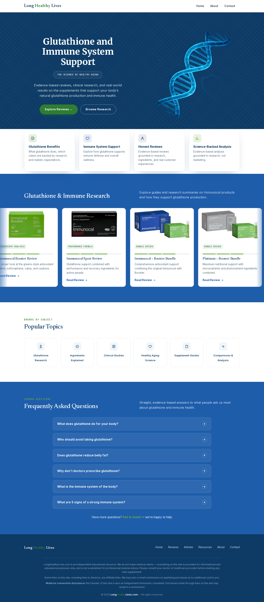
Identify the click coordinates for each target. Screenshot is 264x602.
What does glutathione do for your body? (131, 424)
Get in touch (132, 517)
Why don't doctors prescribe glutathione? (131, 471)
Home (200, 6)
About (214, 6)
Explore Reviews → (58, 109)
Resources (205, 547)
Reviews (173, 547)
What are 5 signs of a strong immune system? (131, 502)
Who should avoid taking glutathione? (131, 439)
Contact (229, 6)
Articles (188, 547)
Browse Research (98, 109)
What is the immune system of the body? (131, 486)
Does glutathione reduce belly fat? (131, 455)
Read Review (57, 280)
